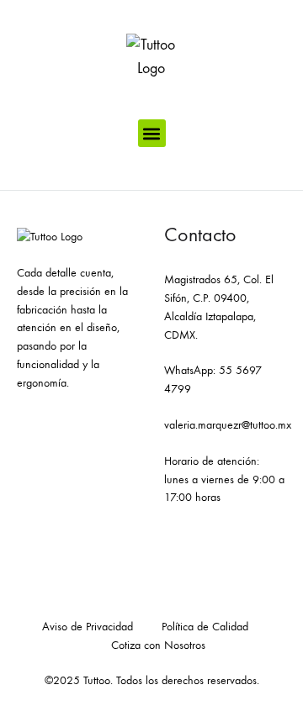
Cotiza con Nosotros (158, 645)
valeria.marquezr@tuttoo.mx (227, 425)
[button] (152, 133)
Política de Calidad (205, 626)
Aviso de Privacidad (87, 626)
